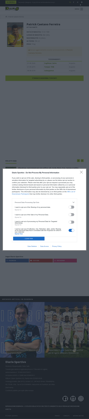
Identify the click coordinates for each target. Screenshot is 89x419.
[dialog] (44, 209)
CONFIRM (29, 238)
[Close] (82, 173)
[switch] (71, 207)
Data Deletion (32, 246)
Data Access (44, 246)
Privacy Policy (57, 246)
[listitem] (44, 202)
